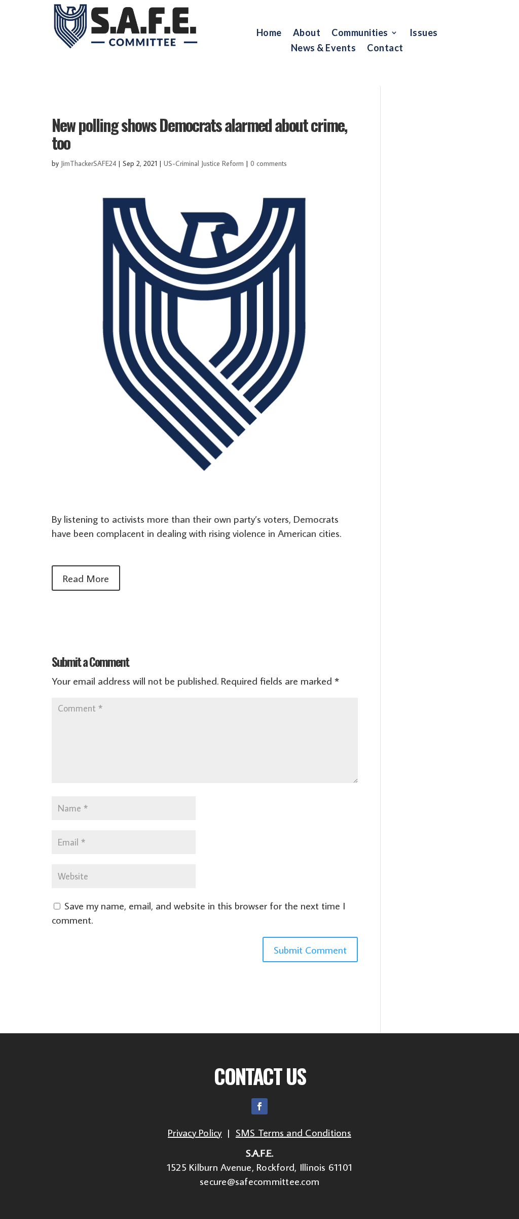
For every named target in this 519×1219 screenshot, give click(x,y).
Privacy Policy (195, 1132)
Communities (359, 33)
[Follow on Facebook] (259, 1106)
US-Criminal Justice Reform (204, 163)
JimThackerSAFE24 (88, 163)
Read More (86, 578)
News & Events (323, 48)
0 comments (268, 163)
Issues (424, 33)
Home (269, 33)
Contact (385, 48)
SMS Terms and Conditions (293, 1132)
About (307, 33)
